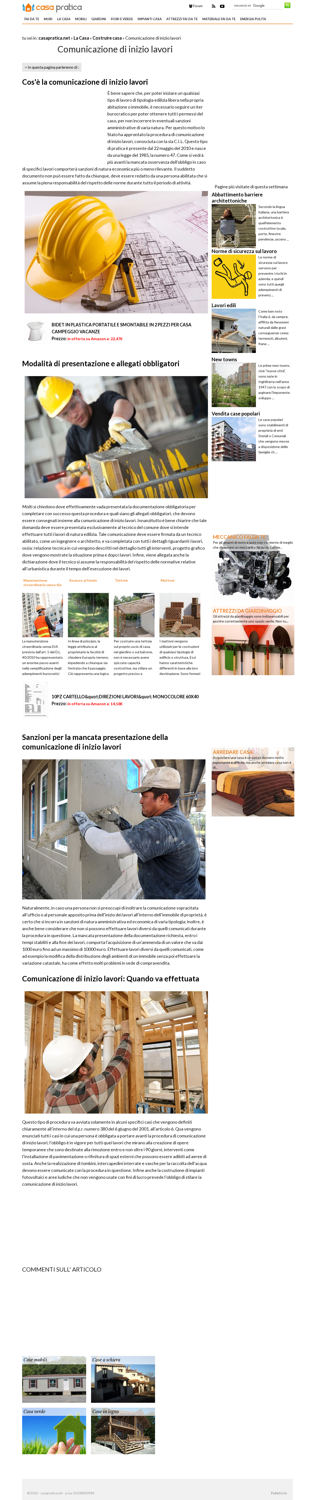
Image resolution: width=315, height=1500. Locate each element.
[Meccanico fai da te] (253, 566)
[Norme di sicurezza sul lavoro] (235, 277)
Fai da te (31, 19)
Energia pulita (253, 19)
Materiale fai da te (219, 19)
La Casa (63, 19)
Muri (48, 19)
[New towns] (235, 385)
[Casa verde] (54, 1430)
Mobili (81, 19)
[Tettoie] (136, 614)
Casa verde (34, 1411)
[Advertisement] (79, 32)
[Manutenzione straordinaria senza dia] (44, 614)
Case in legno (105, 1411)
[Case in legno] (123, 1430)
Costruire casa (107, 38)
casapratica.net (54, 38)
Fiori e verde (122, 19)
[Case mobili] (54, 1379)
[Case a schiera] (123, 1379)
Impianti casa (150, 19)
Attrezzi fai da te (182, 19)
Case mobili (35, 1360)
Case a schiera (106, 1360)
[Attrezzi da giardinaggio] (253, 640)
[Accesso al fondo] (90, 614)
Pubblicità (279, 1493)
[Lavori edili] (235, 331)
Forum (197, 6)
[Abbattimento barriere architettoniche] (235, 226)
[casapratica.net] (52, 7)
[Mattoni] (181, 614)
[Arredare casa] (253, 781)
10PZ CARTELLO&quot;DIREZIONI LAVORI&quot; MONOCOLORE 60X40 (125, 696)
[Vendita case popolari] (235, 439)
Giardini (98, 19)
